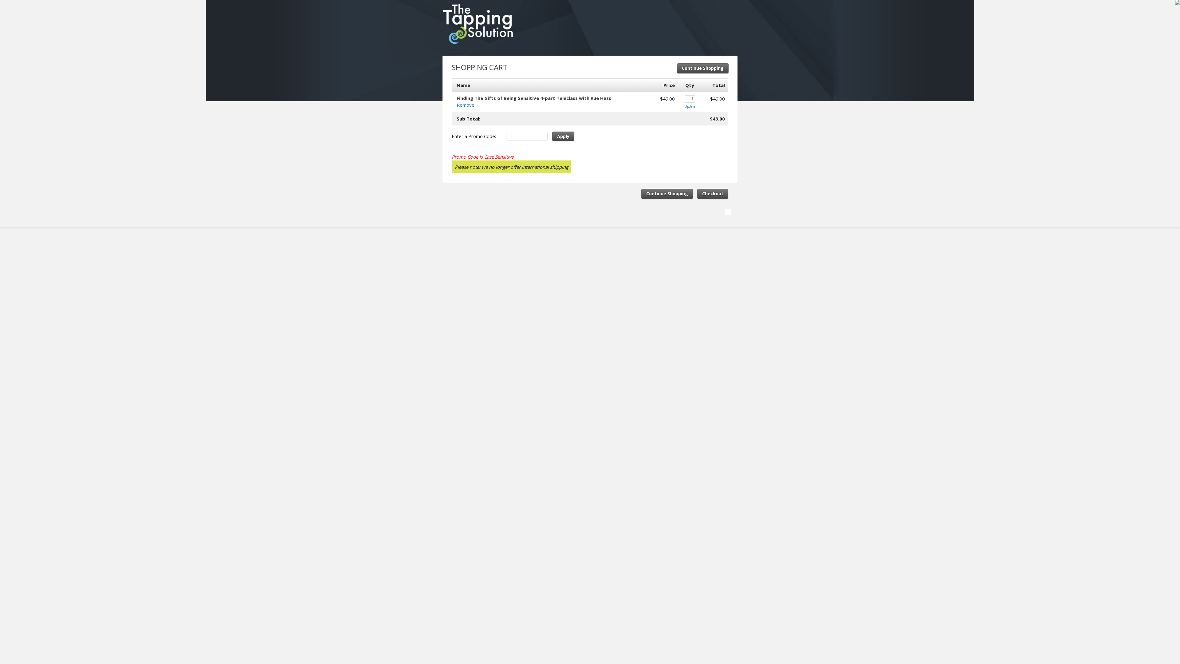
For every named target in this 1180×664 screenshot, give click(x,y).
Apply (563, 136)
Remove (465, 105)
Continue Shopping (703, 68)
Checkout (712, 193)
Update (690, 106)
